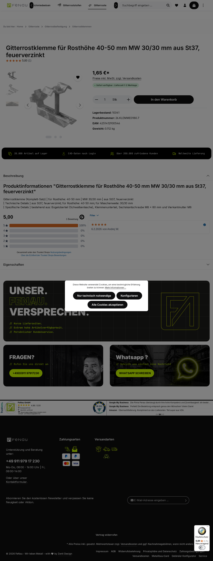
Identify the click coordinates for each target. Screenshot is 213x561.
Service (203, 556)
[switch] (202, 548)
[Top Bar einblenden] (203, 5)
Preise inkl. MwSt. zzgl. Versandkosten (117, 78)
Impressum (102, 551)
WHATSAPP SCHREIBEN (135, 373)
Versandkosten (129, 544)
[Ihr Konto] (185, 5)
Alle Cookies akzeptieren (107, 304)
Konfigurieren (129, 295)
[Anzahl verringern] (96, 99)
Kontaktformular (16, 482)
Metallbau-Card (160, 556)
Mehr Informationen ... (115, 287)
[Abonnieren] (186, 500)
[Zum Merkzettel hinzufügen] (78, 77)
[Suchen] (168, 5)
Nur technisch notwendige (94, 295)
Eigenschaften (13, 264)
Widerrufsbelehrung (129, 551)
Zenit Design (65, 553)
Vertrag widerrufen (106, 534)
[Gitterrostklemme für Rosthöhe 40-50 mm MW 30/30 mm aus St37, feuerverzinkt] (54, 105)
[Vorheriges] (31, 5)
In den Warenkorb (164, 99)
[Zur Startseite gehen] (17, 5)
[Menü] (208, 527)
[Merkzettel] (176, 5)
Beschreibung (13, 176)
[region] (46, 105)
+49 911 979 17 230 (23, 461)
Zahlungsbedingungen (191, 551)
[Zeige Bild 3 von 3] (60, 137)
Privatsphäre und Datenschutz (160, 551)
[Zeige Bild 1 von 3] (49, 137)
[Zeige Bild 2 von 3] (55, 137)
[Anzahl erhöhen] (128, 99)
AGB (113, 551)
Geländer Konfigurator (184, 556)
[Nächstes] (116, 5)
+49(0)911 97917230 (26, 373)
